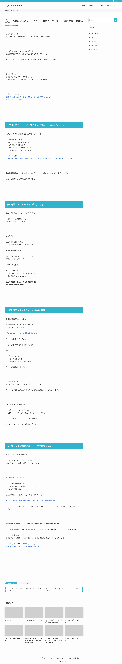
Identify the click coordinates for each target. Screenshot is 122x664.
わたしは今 (94, 41)
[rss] (113, 1)
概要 (70, 658)
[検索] (116, 1)
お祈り (93, 37)
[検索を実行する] (115, 20)
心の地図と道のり (11, 25)
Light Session (95, 33)
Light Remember (14, 5)
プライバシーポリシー (47, 658)
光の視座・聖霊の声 (25, 583)
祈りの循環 (94, 49)
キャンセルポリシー (61, 658)
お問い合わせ (77, 658)
